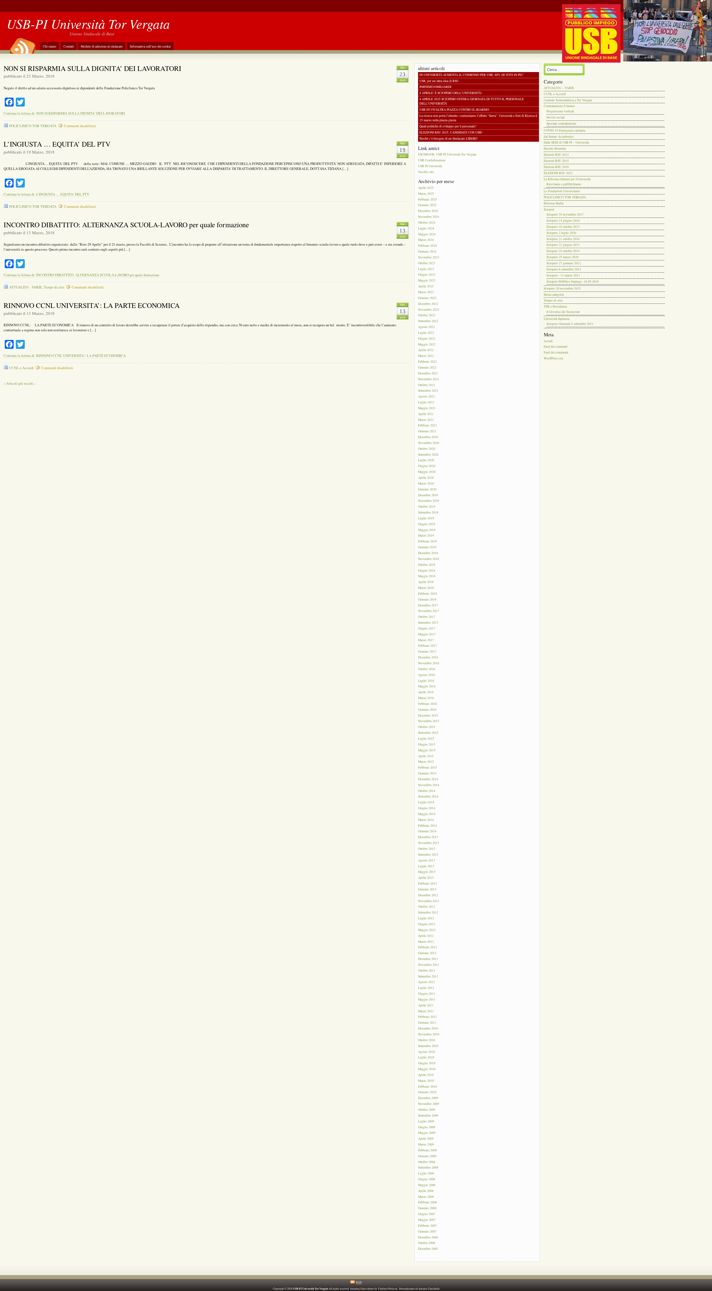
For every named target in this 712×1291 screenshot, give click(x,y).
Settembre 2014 (428, 796)
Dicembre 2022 (428, 304)
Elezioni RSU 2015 (556, 161)
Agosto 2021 (426, 396)
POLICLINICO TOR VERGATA (32, 126)
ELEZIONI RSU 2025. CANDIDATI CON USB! (451, 132)
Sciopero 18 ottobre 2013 (563, 226)
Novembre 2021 (428, 379)
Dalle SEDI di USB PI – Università (566, 142)
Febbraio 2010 (427, 1086)
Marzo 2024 (426, 240)
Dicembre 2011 (428, 959)
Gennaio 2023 (427, 298)
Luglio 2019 (426, 518)
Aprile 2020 (426, 477)
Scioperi (549, 209)
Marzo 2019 (426, 536)
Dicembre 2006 (428, 1237)
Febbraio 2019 (427, 541)
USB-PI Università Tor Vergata (88, 23)
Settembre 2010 (428, 1046)
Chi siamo (49, 46)
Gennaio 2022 (427, 367)
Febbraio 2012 (427, 947)
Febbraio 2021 (427, 425)
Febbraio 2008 (427, 1202)
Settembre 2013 (428, 854)
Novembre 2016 (428, 663)
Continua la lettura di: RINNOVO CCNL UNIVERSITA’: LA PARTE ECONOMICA (65, 355)
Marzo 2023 (426, 292)
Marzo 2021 (426, 420)
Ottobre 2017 (426, 617)
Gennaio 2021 (427, 431)
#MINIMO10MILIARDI (435, 87)
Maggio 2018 (427, 576)
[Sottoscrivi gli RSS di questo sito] (22, 44)
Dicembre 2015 (428, 715)
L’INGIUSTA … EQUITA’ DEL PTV (57, 144)
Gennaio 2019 (427, 547)
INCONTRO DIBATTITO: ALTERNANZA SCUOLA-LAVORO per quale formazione (126, 224)
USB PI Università (430, 166)
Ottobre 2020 (426, 448)
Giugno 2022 (426, 338)
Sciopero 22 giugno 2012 (563, 245)
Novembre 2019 (428, 501)
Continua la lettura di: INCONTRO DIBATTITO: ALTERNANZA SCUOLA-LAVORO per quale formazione (81, 275)
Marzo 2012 (426, 941)
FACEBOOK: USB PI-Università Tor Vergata (447, 154)
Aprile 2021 (426, 414)
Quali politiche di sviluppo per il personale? (447, 126)
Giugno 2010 (426, 1063)
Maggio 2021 (427, 408)
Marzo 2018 (426, 588)
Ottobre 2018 (426, 564)
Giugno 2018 (426, 570)
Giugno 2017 (426, 628)
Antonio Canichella (428, 1288)
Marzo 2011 (426, 1011)
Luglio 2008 (426, 1173)
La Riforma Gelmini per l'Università (567, 179)
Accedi (548, 341)
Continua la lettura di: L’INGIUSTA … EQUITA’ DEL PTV (46, 194)
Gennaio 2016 (427, 709)
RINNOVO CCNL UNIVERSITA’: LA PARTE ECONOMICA (92, 305)
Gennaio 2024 (427, 251)
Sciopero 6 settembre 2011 (564, 269)
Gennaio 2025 (427, 205)
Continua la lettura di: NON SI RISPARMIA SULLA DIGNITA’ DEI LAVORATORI (64, 113)
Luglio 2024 (426, 228)
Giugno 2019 (426, 524)
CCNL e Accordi (21, 368)
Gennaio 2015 (427, 773)
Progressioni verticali (560, 111)
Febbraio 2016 (427, 704)
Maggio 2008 (427, 1185)
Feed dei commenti (556, 352)
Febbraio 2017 (427, 646)
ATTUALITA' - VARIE (25, 287)
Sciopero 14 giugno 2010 (563, 220)
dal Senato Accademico (559, 136)
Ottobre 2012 (426, 907)
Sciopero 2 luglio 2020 (561, 233)
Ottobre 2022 (426, 315)
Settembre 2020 (428, 454)
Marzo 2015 (426, 762)
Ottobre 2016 (426, 669)
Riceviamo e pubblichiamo (564, 184)
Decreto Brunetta (555, 149)
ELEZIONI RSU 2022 (558, 173)
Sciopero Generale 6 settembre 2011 (570, 324)
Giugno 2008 (426, 1179)
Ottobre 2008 (426, 1162)
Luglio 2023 (426, 269)
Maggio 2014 (427, 814)
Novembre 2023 (428, 257)
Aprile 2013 (426, 878)
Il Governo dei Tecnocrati (563, 312)
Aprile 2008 (426, 1191)
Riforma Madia (553, 203)
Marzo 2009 (426, 1144)
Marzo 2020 (426, 483)
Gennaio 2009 (427, 1156)
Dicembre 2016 (428, 657)
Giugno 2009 (426, 1127)
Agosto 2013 (426, 860)
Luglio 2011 (426, 988)
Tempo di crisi (54, 287)
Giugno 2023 (426, 275)
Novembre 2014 (428, 785)
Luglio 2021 (426, 402)
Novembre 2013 (428, 843)
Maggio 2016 (427, 686)
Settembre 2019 (428, 512)
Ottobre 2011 (426, 970)
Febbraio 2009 (427, 1150)
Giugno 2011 (426, 993)
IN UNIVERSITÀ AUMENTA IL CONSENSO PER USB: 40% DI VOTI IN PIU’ (471, 75)
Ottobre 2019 (426, 507)
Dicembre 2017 (428, 605)
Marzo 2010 (426, 1080)
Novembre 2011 (428, 964)
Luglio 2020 (426, 460)
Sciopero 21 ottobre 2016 (563, 239)
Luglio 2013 (426, 866)
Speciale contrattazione (561, 123)
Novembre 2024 (428, 216)
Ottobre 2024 (426, 222)
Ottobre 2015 (426, 727)
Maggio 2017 (427, 634)
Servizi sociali (556, 117)
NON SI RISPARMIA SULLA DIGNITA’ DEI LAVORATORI (92, 68)
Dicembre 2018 (428, 553)
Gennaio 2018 (427, 599)
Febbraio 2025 (427, 199)
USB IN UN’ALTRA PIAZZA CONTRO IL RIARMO (454, 109)
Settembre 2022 (428, 321)
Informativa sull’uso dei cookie (150, 46)
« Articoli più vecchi (18, 383)
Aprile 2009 (426, 1139)
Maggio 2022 (427, 344)
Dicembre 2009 (428, 1098)
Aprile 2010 (426, 1075)
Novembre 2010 (428, 1034)
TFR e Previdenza (555, 307)
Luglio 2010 (426, 1057)
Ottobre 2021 (426, 385)
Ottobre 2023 (426, 263)
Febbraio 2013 (427, 883)
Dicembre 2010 (428, 1028)
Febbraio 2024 (427, 246)
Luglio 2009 (426, 1121)
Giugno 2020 (426, 466)
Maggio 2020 (427, 472)
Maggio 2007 (427, 1220)
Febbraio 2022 (427, 361)
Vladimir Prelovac (387, 1288)
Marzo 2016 (426, 698)
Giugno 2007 (426, 1214)
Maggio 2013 (427, 872)
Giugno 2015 (426, 744)
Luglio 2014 (426, 802)
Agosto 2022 (426, 327)
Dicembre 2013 (428, 837)
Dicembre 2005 (428, 1249)
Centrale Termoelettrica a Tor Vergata (568, 100)
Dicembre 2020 (428, 437)
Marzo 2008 (426, 1196)
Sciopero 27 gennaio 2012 (564, 263)
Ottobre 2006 (426, 1243)
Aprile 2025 (426, 188)
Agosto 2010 (426, 1052)
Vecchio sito (426, 172)
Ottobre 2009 (426, 1109)
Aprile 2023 (426, 286)
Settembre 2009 (428, 1115)
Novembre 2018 (428, 559)
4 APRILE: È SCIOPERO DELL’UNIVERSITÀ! (450, 93)
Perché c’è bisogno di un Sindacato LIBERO (448, 138)
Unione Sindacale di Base (92, 33)
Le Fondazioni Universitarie (562, 191)
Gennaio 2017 (427, 652)
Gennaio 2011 (427, 1023)
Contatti (68, 46)
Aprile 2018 (426, 582)
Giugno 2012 (426, 924)
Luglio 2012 (426, 918)
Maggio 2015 (427, 750)
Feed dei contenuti (555, 347)
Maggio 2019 (427, 530)
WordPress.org (553, 358)
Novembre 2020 (428, 443)
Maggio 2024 (427, 234)
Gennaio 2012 (427, 953)
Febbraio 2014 (427, 825)
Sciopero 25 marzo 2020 (562, 257)
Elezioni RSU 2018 (556, 167)
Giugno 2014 (426, 808)
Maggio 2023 (427, 280)
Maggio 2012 (427, 930)
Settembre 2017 (428, 622)
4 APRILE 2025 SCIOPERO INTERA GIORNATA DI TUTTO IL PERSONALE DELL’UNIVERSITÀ (471, 101)
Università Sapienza (556, 319)
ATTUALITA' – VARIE (559, 88)
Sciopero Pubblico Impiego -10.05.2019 (573, 281)
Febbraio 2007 (427, 1225)
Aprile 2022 (426, 350)
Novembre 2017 (428, 611)
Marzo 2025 (426, 193)
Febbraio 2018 (427, 593)
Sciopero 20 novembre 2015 (562, 288)
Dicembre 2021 (428, 373)
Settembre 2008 (428, 1168)
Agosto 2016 (426, 675)
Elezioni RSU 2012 (556, 154)
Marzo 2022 (426, 356)
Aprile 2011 (426, 1005)
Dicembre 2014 (428, 779)
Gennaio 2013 (427, 889)
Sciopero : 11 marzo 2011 (563, 275)
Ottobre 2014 (426, 791)
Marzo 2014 (426, 820)
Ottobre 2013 (426, 848)
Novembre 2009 (428, 1104)
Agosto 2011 (426, 982)
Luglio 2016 (426, 680)
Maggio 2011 (427, 999)
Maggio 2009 (427, 1133)
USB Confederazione (432, 160)
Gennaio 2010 (427, 1092)
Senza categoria (554, 294)
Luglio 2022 (426, 332)
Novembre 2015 (428, 721)
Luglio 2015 (426, 738)
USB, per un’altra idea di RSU (439, 81)
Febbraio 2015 (427, 768)
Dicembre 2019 (428, 495)
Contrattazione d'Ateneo (559, 106)
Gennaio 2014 (427, 831)
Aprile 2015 (426, 756)
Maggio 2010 (427, 1069)
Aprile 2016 (426, 692)
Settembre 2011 (428, 976)
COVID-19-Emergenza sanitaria (564, 130)
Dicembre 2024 (428, 211)
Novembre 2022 (428, 309)
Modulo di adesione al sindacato (102, 46)
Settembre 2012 (428, 912)
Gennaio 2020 (427, 489)
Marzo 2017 (426, 640)
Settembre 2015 (428, 732)
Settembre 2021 (428, 391)
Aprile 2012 (426, 936)
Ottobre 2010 (426, 1040)
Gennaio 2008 (427, 1208)
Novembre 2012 (428, 901)
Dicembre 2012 (428, 895)
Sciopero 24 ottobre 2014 (563, 251)
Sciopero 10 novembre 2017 (565, 215)
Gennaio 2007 (427, 1231)
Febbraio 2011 (427, 1017)
